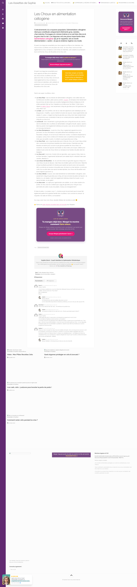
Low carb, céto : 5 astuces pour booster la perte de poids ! (29, 387)
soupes (66, 100)
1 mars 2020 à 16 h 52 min (49, 328)
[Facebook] (2, 19)
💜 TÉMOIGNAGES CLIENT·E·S (107, 2)
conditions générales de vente (102, 473)
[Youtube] (2, 23)
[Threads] (2, 14)
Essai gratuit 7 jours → (126, 28)
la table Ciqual (45, 106)
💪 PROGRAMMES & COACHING (125, 2)
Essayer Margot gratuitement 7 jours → (60, 233)
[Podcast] (2, 28)
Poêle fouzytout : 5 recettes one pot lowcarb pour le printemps (128, 67)
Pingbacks (51, 280)
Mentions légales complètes (101, 460)
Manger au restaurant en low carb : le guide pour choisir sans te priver (128, 50)
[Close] (31, 575)
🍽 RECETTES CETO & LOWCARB (60, 2)
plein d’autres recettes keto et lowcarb (54, 204)
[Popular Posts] (126, 43)
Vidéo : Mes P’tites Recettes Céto (20, 354)
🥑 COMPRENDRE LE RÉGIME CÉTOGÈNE (84, 2)
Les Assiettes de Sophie (22, 2)
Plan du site (13, 569)
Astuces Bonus (22, 351)
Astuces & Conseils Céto (43, 247)
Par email (60, 266)
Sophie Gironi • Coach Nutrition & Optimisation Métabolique (63, 23)
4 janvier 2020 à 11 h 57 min (49, 314)
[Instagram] (2, 10)
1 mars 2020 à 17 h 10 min (52, 339)
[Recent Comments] (131, 43)
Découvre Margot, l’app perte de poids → (60, 64)
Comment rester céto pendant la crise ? (22, 420)
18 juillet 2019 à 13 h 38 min (51, 304)
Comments (40, 280)
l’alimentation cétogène (43, 39)
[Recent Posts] (121, 43)
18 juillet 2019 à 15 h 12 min (52, 309)
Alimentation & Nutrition (41, 25)
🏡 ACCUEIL (46, 2)
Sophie (43, 297)
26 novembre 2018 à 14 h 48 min (54, 297)
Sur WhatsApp (68, 266)
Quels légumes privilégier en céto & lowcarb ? (61, 354)
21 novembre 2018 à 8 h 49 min (50, 285)
